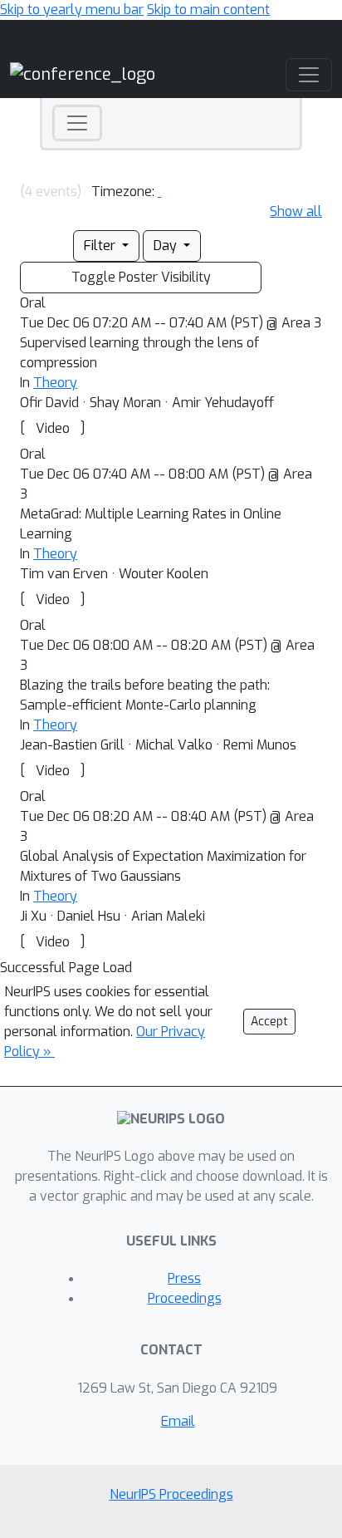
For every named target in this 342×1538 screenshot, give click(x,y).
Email (178, 1421)
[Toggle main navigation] (309, 74)
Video (53, 428)
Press (184, 1278)
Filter (101, 245)
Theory (55, 382)
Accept (269, 1021)
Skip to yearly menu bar (72, 9)
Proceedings (185, 1298)
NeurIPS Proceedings (171, 1494)
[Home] (82, 74)
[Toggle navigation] (77, 123)
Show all (296, 211)
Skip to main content (208, 9)
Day (167, 245)
